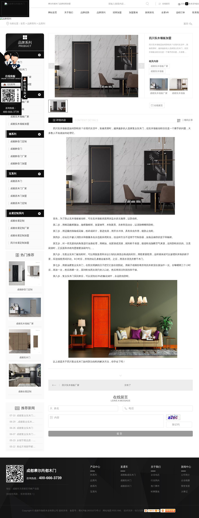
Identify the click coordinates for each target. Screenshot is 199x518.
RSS (114, 510)
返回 (186, 23)
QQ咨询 (11, 84)
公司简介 (185, 475)
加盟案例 (133, 12)
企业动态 (155, 475)
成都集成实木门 (128, 475)
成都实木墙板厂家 (25, 323)
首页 (23, 23)
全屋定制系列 (16, 213)
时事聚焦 (155, 491)
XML (119, 510)
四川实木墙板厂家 (70, 385)
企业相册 (185, 480)
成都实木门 (24, 357)
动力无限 (139, 510)
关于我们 (68, 12)
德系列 (12, 134)
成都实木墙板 (157, 71)
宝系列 (12, 173)
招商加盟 (117, 12)
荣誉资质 (185, 486)
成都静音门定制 (24, 289)
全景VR (165, 12)
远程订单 (180, 12)
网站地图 (107, 510)
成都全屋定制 (24, 391)
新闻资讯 (149, 12)
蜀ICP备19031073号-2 (90, 510)
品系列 (42, 23)
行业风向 (155, 480)
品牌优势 (85, 12)
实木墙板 (62, 128)
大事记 (184, 491)
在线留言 (166, 4)
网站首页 (52, 12)
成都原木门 (125, 486)
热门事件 (155, 486)
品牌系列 (101, 12)
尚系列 (93, 475)
